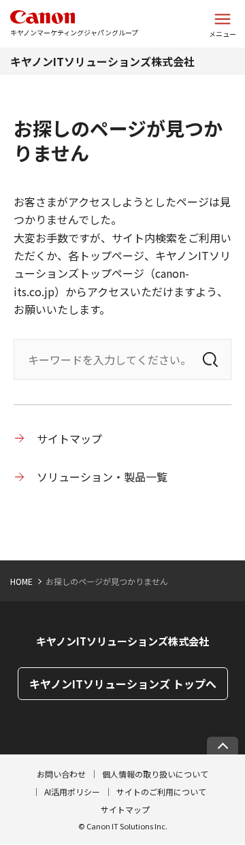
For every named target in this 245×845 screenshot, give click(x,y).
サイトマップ (69, 438)
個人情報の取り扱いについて (155, 774)
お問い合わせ (61, 774)
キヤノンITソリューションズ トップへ (122, 683)
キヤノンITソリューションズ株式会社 (102, 61)
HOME (21, 581)
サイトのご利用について (161, 791)
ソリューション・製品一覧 (102, 476)
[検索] (210, 359)
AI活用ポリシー (72, 791)
